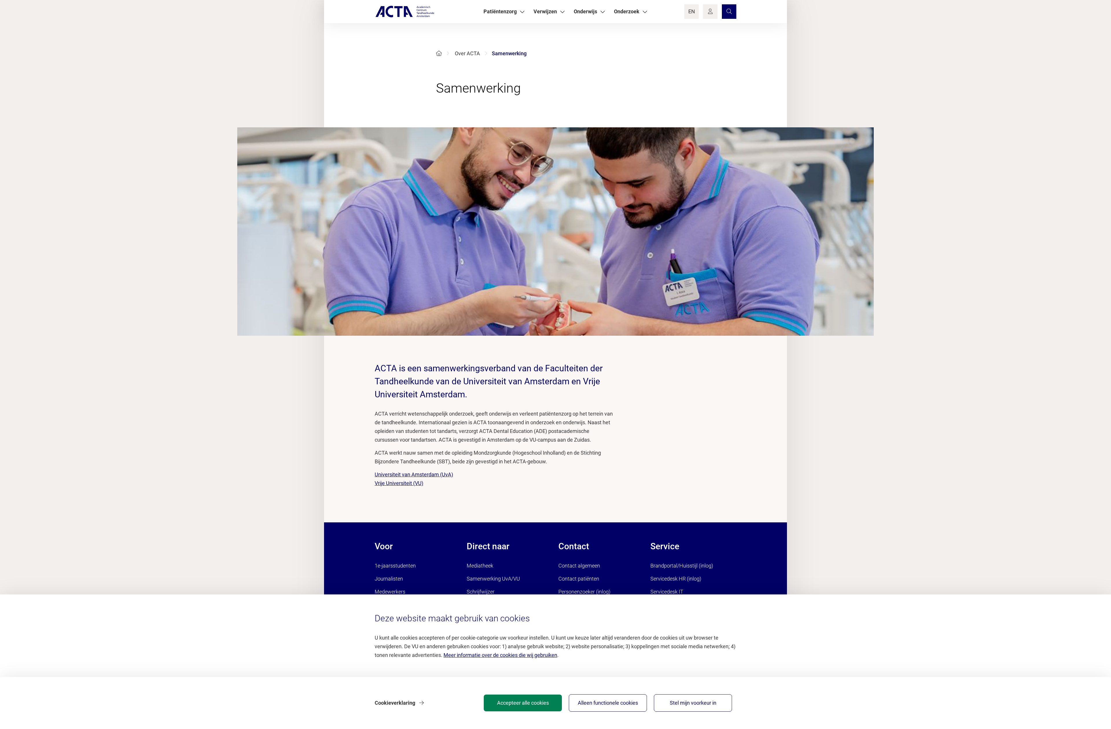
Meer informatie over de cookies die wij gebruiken (500, 655)
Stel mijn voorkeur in (693, 703)
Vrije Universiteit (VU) (399, 483)
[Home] (439, 53)
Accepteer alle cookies (523, 703)
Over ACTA (467, 53)
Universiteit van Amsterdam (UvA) (414, 474)
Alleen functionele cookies (608, 703)
